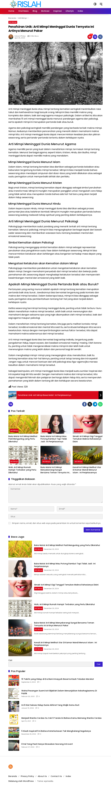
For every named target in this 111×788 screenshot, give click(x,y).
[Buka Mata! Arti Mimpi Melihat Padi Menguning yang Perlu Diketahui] (23, 424)
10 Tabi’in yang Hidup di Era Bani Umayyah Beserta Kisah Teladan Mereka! (57, 679)
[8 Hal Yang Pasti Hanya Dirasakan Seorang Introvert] (13, 745)
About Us (42, 776)
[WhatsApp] (100, 404)
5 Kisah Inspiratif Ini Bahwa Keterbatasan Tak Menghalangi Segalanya (56, 731)
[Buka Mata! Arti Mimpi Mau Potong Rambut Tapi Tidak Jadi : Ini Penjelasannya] (55, 424)
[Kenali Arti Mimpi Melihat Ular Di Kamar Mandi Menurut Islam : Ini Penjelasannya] (88, 455)
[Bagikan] (100, 37)
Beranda (12, 776)
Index (68, 776)
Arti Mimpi (13, 22)
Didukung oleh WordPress (21, 781)
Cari (10, 660)
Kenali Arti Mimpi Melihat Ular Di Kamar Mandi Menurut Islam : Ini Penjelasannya (87, 470)
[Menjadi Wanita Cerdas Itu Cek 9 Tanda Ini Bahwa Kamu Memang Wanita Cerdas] (13, 719)
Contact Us (56, 776)
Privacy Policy (27, 776)
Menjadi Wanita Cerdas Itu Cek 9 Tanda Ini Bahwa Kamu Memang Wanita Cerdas (61, 718)
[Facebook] (84, 404)
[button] (95, 4)
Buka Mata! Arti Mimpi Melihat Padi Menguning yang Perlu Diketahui (22, 439)
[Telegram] (95, 404)
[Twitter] (89, 404)
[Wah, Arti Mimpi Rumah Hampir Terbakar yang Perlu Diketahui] (23, 455)
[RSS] (10, 766)
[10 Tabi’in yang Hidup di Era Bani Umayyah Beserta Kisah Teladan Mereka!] (13, 680)
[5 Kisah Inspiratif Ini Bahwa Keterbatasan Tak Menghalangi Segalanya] (13, 732)
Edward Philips (20, 36)
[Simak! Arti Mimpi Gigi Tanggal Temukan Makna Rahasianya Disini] (88, 424)
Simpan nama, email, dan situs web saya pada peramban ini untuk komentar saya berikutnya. (56, 523)
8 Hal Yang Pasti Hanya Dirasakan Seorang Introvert (47, 744)
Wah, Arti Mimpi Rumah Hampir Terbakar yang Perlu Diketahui (22, 470)
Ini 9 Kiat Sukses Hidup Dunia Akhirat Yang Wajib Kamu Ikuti (50, 705)
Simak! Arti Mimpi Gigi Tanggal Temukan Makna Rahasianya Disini (87, 439)
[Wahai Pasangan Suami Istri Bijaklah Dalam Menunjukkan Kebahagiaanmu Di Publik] (13, 693)
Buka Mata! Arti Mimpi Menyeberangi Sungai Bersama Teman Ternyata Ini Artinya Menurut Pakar (54, 470)
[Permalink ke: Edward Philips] (11, 36)
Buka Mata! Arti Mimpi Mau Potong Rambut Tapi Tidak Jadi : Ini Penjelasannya (53, 439)
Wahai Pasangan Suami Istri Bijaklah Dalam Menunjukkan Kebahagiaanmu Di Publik (59, 692)
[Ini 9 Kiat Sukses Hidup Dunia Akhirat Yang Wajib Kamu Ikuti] (13, 706)
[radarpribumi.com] (25, 4)
